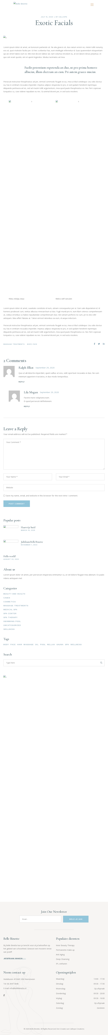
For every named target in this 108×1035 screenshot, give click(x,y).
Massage (29, 644)
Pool (43, 644)
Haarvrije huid (28, 527)
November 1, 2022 (29, 545)
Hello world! (9, 556)
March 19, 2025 (28, 530)
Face (35, 344)
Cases (6, 598)
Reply (22, 382)
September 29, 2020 (45, 367)
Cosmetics (9, 602)
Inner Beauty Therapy (65, 945)
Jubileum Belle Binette (32, 541)
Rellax (51, 644)
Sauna (60, 644)
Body (29, 344)
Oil (36, 644)
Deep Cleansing (62, 959)
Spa (67, 644)
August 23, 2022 (11, 559)
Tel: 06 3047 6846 (11, 983)
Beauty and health (14, 594)
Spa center (9, 613)
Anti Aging (60, 954)
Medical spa (10, 609)
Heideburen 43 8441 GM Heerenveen (19, 979)
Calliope (63, 17)
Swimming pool (12, 621)
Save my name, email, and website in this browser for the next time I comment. (42, 495)
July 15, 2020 (47, 17)
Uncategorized (12, 625)
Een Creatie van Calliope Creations (70, 1029)
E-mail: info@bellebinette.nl (14, 988)
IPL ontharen (61, 963)
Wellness (9, 629)
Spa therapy (10, 617)
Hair (19, 644)
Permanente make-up (65, 950)
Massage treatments (14, 344)
